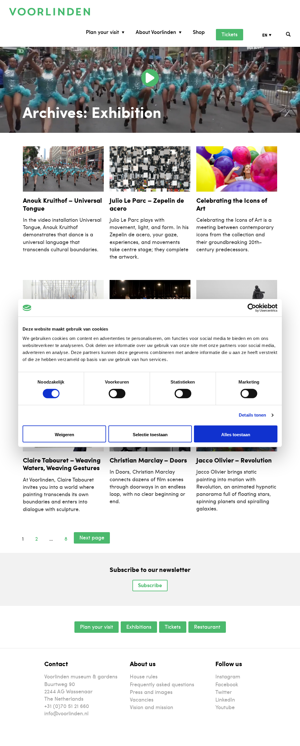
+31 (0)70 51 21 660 (66, 705)
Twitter (223, 691)
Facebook (226, 684)
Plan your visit (102, 32)
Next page (91, 537)
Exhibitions (138, 626)
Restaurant (207, 626)
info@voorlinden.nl (66, 713)
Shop (199, 32)
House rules (144, 676)
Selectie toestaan (150, 434)
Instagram (227, 676)
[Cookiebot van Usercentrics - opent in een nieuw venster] (251, 307)
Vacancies (142, 699)
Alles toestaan (235, 434)
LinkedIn (225, 699)
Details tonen (252, 414)
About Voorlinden (156, 32)
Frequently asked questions (162, 684)
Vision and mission (151, 707)
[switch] (117, 393)
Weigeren (64, 434)
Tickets (229, 34)
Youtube (225, 707)
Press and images (151, 691)
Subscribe (150, 585)
